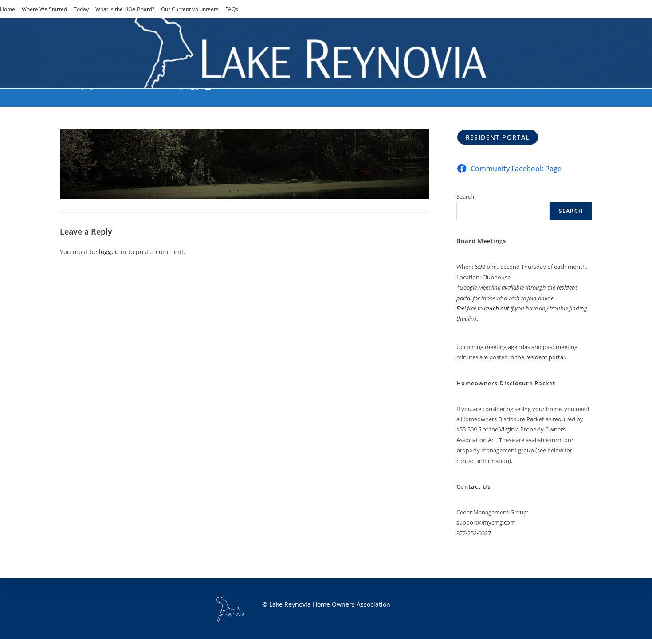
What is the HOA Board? (124, 9)
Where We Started (44, 9)
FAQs (231, 9)
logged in (112, 251)
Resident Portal (498, 137)
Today (81, 9)
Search (465, 196)
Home (7, 9)
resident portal (545, 357)
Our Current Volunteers (190, 9)
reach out (496, 308)
